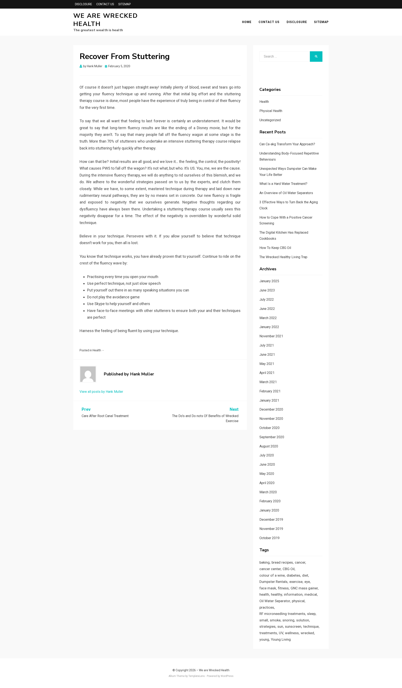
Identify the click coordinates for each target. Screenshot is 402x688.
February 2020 (270, 501)
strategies (267, 626)
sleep (311, 614)
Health (97, 350)
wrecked (307, 633)
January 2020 (269, 510)
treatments (268, 633)
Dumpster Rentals (273, 582)
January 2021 (269, 400)
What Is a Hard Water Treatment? (283, 184)
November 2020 (271, 419)
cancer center (270, 569)
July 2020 (266, 455)
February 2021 (270, 391)
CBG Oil (289, 569)
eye (307, 582)
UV (281, 633)
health (264, 594)
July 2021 (266, 345)
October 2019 (269, 538)
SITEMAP (124, 4)
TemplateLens (196, 676)
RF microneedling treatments (282, 614)
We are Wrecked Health (105, 20)
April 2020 (266, 483)
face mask (267, 588)
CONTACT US (105, 4)
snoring (288, 620)
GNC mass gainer (304, 588)
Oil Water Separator (274, 601)
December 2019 (271, 520)
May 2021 (266, 364)
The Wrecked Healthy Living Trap (283, 257)
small (263, 620)
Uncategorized (270, 120)
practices (266, 607)
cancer (300, 562)
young (264, 639)
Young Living (281, 639)
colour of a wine (272, 575)
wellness (292, 633)
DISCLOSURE (83, 4)
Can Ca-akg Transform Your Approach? (287, 144)
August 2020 (268, 446)
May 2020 (266, 474)
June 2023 (267, 290)
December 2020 (271, 409)
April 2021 (266, 373)
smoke (275, 620)
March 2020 (268, 492)
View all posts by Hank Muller (101, 392)
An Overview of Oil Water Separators (286, 193)
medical (310, 594)
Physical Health (270, 111)
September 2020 (271, 437)
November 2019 (271, 529)
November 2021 (271, 336)
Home (246, 22)
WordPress (227, 676)
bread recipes (282, 562)
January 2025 (269, 281)
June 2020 (267, 464)
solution (302, 620)
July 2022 (266, 299)
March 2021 (268, 382)
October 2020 (269, 428)
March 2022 (268, 318)
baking (264, 562)
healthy (276, 594)
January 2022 (269, 327)
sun (280, 626)
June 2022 (267, 309)
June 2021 (267, 355)
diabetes (293, 575)
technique (311, 626)
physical (298, 601)
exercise (296, 582)
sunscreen (293, 626)
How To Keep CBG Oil (275, 248)
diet (305, 575)
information (293, 594)
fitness (283, 588)
